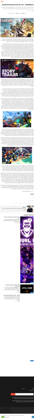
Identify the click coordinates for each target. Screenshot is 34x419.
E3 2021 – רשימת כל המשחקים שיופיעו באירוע (11, 295)
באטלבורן (20, 203)
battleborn (25, 203)
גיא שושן (24, 207)
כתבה (13, 203)
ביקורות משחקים (30, 203)
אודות (33, 388)
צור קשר (23, 388)
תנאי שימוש (32, 390)
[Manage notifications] (32, 417)
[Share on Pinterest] (12, 13)
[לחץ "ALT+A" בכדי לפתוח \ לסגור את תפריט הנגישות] (33, 417)
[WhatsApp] (14, 13)
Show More (24, 210)
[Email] (9, 13)
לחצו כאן (32, 191)
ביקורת (17, 203)
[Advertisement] (17, 367)
